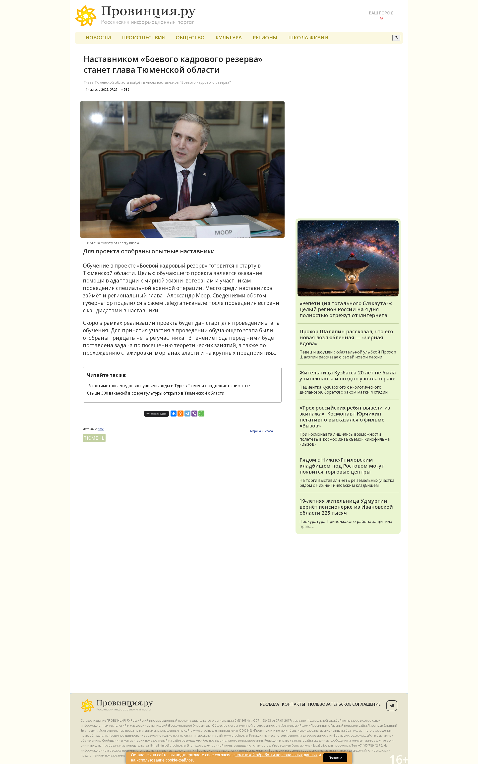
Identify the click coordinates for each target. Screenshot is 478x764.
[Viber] (194, 414)
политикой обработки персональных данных (277, 755)
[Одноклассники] (180, 414)
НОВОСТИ (98, 37)
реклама (269, 704)
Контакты (293, 704)
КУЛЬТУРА (229, 37)
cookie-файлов (179, 760)
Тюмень (94, 438)
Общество (190, 37)
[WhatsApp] (201, 414)
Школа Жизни (308, 37)
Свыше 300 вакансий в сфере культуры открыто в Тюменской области (155, 393)
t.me (101, 429)
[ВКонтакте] (174, 414)
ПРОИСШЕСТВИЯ (143, 37)
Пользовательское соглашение (344, 704)
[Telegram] (187, 414)
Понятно (335, 758)
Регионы (265, 37)
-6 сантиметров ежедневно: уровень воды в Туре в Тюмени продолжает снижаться (169, 385)
